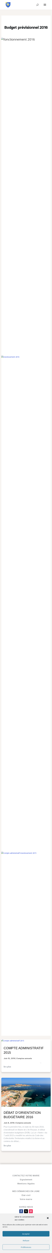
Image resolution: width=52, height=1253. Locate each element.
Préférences (26, 1247)
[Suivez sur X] (26, 1211)
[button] (48, 1218)
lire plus (7, 1067)
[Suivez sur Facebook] (21, 1211)
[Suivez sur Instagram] (31, 1211)
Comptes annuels (24, 1058)
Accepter (26, 1234)
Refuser (26, 1240)
